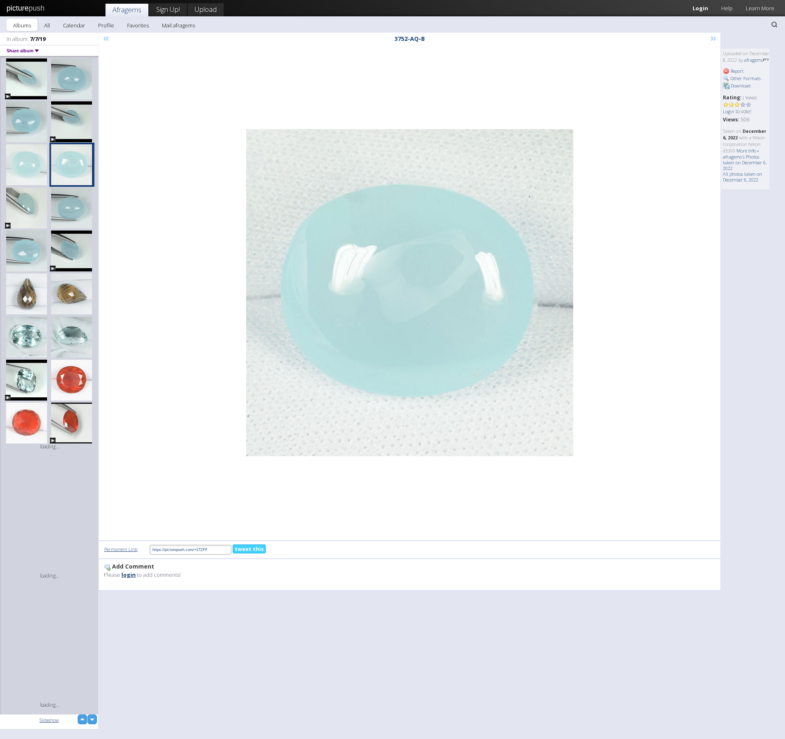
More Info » (747, 151)
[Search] (774, 24)
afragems (753, 60)
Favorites (138, 25)
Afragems (126, 9)
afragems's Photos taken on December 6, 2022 (745, 162)
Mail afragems (178, 25)
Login (700, 8)
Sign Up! (168, 9)
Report (736, 71)
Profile (106, 25)
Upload (206, 9)
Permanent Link (120, 549)
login (128, 574)
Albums (22, 25)
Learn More (760, 8)
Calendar (74, 25)
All (47, 25)
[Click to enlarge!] (409, 292)
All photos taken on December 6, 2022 (742, 177)
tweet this (249, 549)
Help (727, 8)
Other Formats (744, 78)
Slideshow (49, 720)
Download (740, 86)
